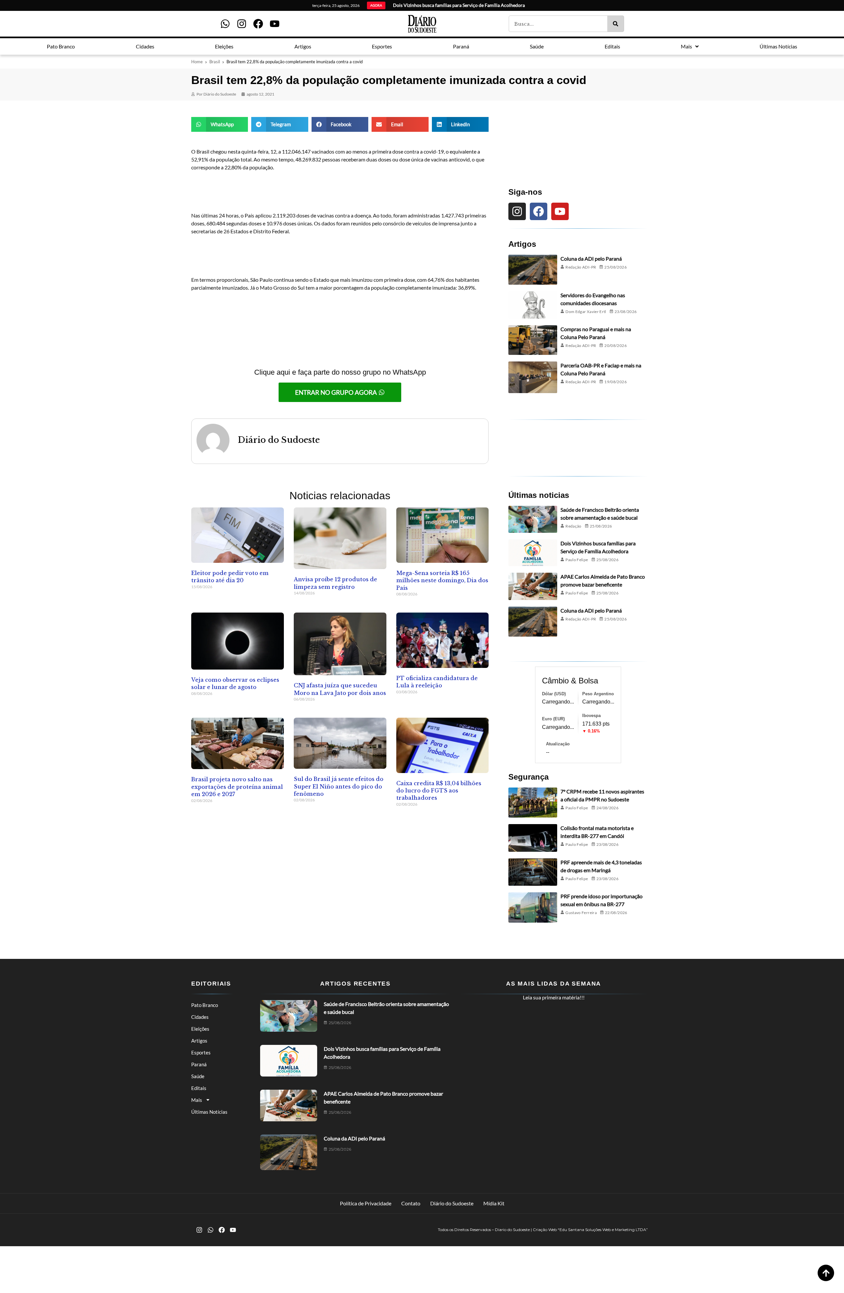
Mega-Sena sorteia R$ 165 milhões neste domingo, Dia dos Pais (442, 580)
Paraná (199, 1064)
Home (197, 61)
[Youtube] (275, 24)
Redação (573, 526)
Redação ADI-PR (580, 267)
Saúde (197, 1076)
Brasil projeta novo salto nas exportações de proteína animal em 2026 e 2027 (237, 786)
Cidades (200, 1017)
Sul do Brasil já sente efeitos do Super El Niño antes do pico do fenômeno (338, 786)
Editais (198, 1088)
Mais (196, 1100)
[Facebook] (258, 24)
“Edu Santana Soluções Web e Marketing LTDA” (603, 1229)
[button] (219, 124)
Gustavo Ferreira (581, 912)
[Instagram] (242, 24)
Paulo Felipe (576, 559)
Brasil (214, 61)
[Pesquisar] (615, 24)
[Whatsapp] (225, 24)
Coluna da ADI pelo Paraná (591, 258)
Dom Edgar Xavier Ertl (585, 311)
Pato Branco (204, 1005)
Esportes (201, 1052)
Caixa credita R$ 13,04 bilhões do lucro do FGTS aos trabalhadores (438, 790)
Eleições (200, 1029)
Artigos (199, 1041)
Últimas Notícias (209, 1112)
